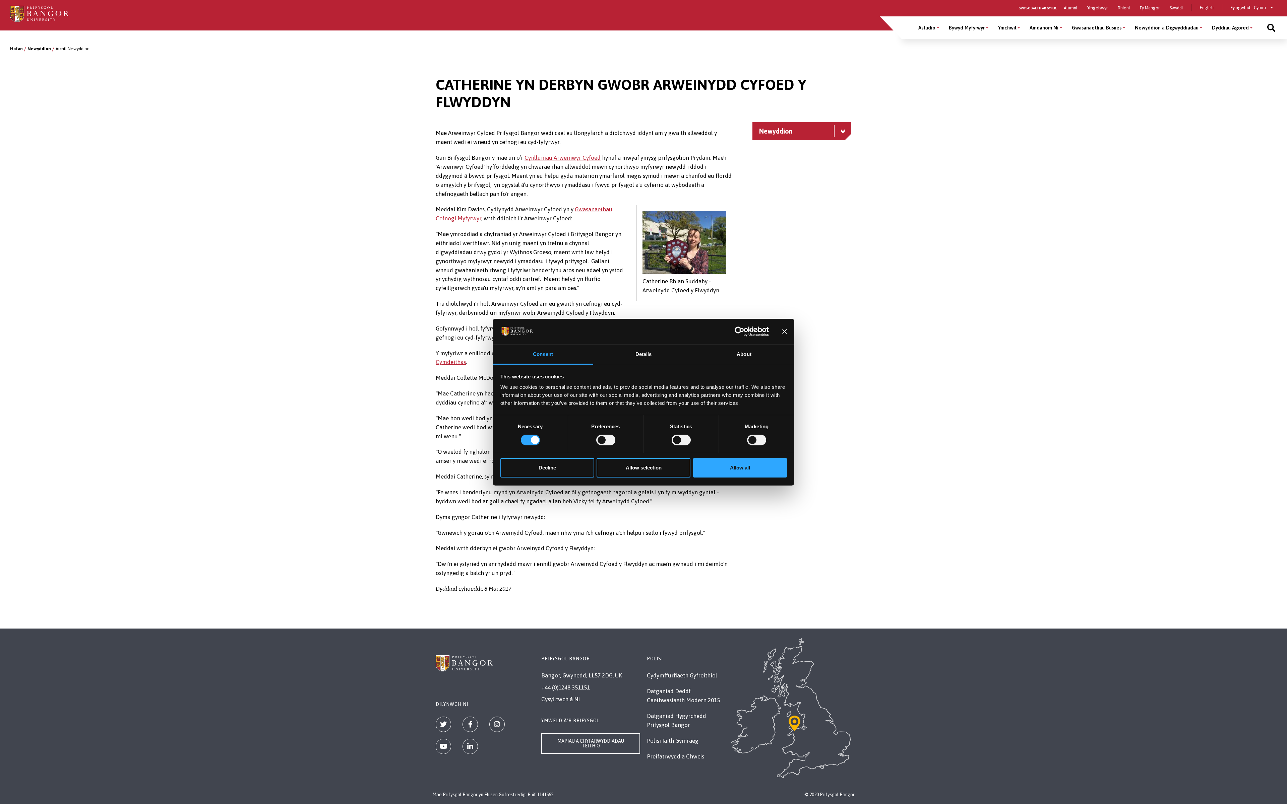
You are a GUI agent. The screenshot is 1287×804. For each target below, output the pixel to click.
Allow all (740, 467)
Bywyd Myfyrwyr (967, 27)
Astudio (926, 27)
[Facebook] (470, 724)
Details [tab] (643, 354)
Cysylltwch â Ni (560, 699)
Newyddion (39, 48)
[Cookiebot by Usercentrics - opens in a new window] (739, 331)
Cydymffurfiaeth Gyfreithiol (682, 675)
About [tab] (744, 354)
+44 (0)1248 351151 (565, 687)
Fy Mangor (1150, 7)
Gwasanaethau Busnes (1096, 27)
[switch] (605, 440)
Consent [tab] (543, 354)
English (1207, 7)
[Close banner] (784, 331)
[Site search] (1271, 27)
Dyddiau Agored (1230, 27)
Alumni (1070, 7)
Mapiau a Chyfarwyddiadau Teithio (590, 743)
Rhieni (1124, 7)
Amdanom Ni (1044, 27)
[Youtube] (443, 746)
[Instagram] (497, 724)
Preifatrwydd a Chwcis (675, 756)
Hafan (16, 48)
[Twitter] (443, 724)
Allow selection (644, 467)
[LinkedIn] (470, 746)
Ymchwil (1007, 27)
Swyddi (1176, 7)
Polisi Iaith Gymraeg (672, 740)
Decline (547, 467)
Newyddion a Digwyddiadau (1167, 27)
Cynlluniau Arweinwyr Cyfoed (563, 157)
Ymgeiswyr (1097, 7)
